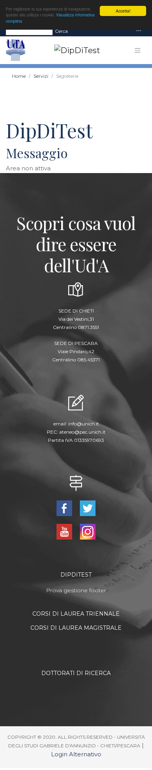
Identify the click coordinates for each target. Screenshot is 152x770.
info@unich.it (83, 424)
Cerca (61, 31)
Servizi (41, 76)
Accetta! (123, 11)
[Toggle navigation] (138, 31)
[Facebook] (65, 507)
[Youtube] (65, 531)
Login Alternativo (76, 754)
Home (19, 76)
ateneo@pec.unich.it (82, 432)
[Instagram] (87, 531)
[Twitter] (87, 507)
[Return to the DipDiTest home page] (74, 50)
